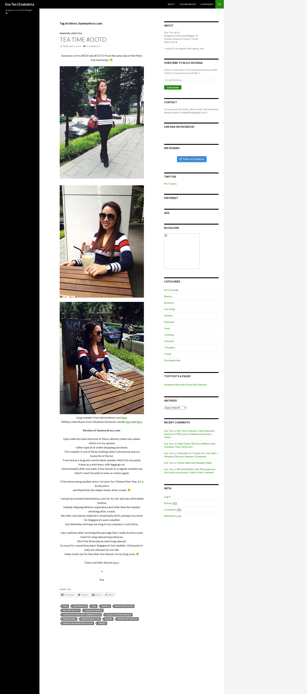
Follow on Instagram (193, 159)
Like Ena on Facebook (179, 126)
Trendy (102, 623)
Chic (93, 606)
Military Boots (71, 610)
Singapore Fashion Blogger (78, 623)
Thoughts (169, 347)
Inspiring (169, 334)
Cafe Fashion (80, 606)
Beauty (168, 296)
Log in (167, 496)
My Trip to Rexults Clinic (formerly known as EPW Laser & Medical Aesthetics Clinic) (189, 434)
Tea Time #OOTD (83, 39)
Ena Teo (168, 430)
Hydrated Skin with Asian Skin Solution (185, 384)
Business (169, 302)
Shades (108, 619)
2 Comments (93, 46)
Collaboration (187, 4)
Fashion (65, 33)
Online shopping (93, 610)
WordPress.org (172, 515)
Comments (172, 509)
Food (167, 328)
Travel (167, 353)
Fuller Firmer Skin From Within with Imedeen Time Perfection (189, 445)
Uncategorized (172, 360)
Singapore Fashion (127, 619)
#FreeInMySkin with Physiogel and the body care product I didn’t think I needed (189, 471)
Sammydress (69, 619)
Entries (170, 503)
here (124, 417)
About (171, 4)
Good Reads (206, 4)
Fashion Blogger (124, 606)
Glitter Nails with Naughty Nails (194, 462)
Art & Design (171, 289)
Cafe (65, 606)
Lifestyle (76, 33)
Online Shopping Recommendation (82, 615)
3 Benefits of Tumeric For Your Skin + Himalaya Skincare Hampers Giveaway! (191, 455)
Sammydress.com (90, 619)
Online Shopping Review (118, 615)
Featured (169, 321)
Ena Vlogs (169, 309)
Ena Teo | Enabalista (19, 4)
